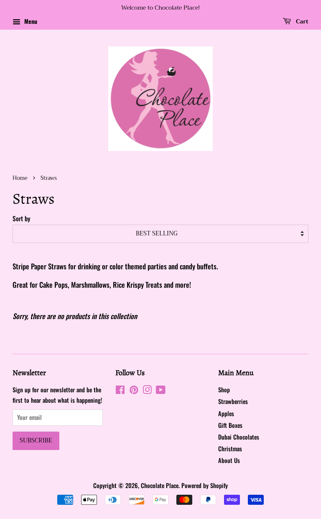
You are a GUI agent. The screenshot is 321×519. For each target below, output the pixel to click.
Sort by (21, 218)
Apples (226, 413)
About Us (229, 460)
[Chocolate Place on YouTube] (161, 390)
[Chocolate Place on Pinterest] (133, 390)
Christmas (230, 448)
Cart (301, 21)
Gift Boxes (230, 425)
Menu (30, 21)
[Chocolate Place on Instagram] (147, 390)
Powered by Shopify (204, 485)
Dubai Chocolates (238, 436)
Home (20, 178)
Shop (224, 389)
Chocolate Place (159, 485)
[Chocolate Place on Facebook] (120, 390)
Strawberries (233, 401)
